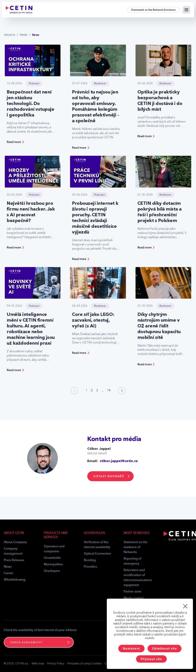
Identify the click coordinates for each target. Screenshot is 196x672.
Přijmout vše (151, 659)
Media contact (134, 598)
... (102, 390)
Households (52, 558)
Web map (38, 663)
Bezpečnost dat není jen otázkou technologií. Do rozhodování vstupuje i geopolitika (30, 104)
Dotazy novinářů (108, 476)
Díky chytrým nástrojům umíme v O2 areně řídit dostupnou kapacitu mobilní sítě (159, 326)
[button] (121, 390)
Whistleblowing (14, 579)
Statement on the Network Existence (153, 9)
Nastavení (131, 648)
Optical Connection (97, 553)
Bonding (90, 560)
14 (108, 390)
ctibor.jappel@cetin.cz (119, 461)
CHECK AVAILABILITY (26, 642)
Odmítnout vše (164, 648)
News (7, 566)
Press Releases (14, 560)
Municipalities (53, 564)
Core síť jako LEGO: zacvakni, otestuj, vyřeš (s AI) (93, 320)
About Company (15, 542)
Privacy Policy (55, 663)
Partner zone (132, 591)
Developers (52, 571)
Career (8, 573)
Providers (90, 566)
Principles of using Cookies (84, 663)
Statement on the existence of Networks (135, 547)
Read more (14, 142)
